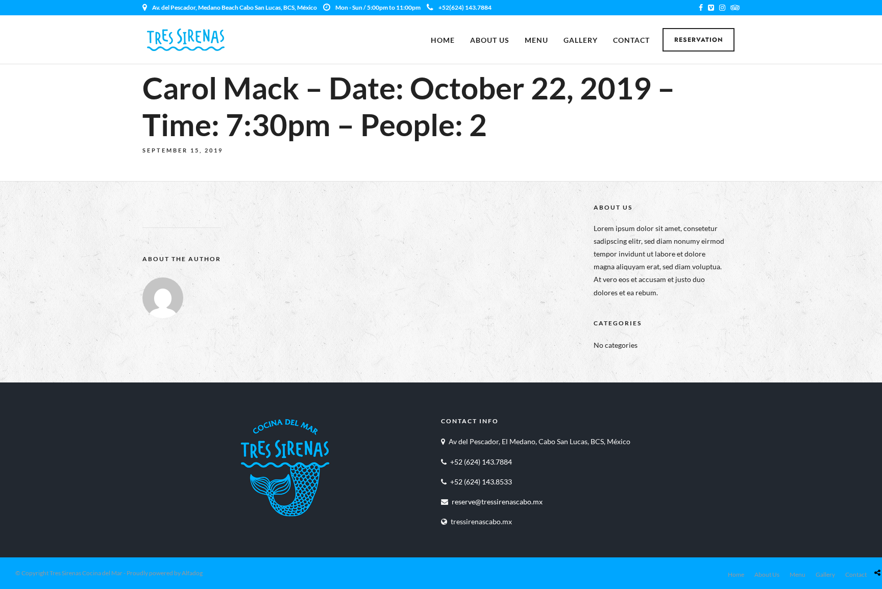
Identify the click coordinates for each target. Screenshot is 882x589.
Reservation (698, 39)
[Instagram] (722, 7)
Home (443, 40)
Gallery (581, 40)
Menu (536, 40)
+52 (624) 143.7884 (481, 461)
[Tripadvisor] (735, 7)
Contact (631, 40)
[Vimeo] (711, 7)
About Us (489, 40)
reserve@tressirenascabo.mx (497, 501)
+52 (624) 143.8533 (481, 481)
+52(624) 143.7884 (465, 7)
